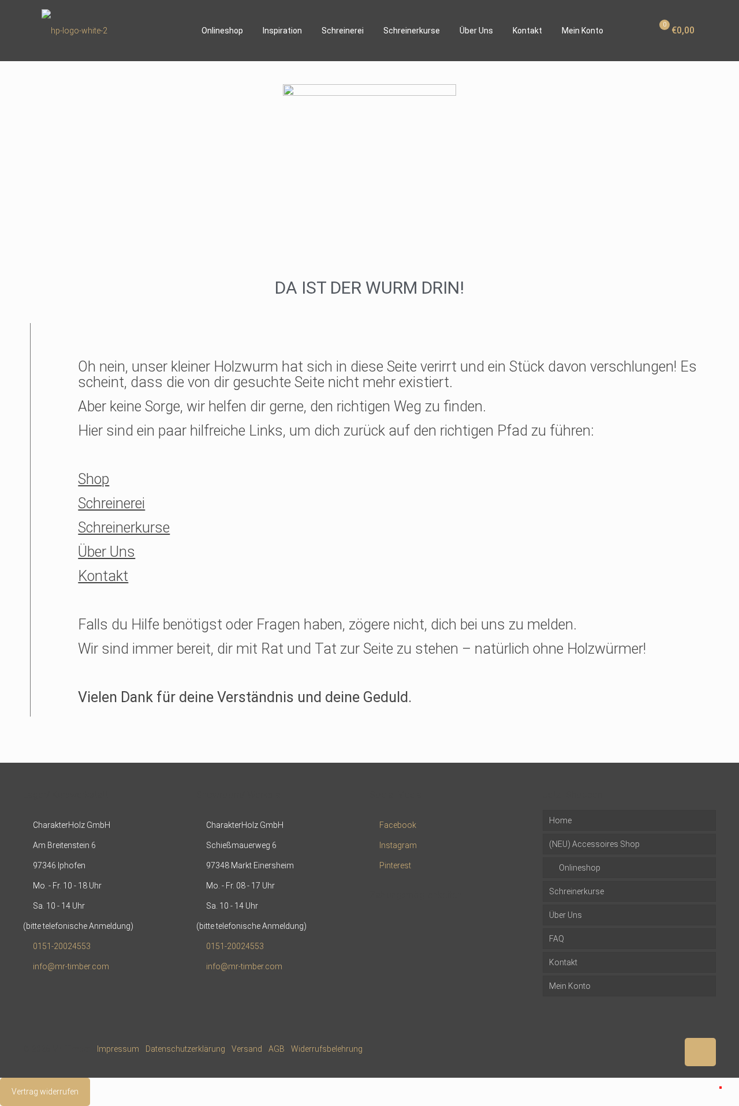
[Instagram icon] (669, 1049)
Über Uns (106, 551)
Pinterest (395, 865)
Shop (93, 479)
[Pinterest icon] (656, 1049)
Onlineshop (578, 867)
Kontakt (103, 576)
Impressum (118, 1048)
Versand (247, 1048)
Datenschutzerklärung (185, 1048)
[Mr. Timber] (74, 30)
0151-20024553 (62, 946)
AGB (276, 1048)
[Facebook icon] (644, 1049)
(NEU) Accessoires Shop (594, 844)
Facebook (397, 825)
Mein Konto (570, 986)
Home (560, 820)
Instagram (398, 845)
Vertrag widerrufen (45, 1091)
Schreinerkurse (124, 527)
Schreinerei (111, 503)
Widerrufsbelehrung (327, 1048)
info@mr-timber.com (71, 966)
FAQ (556, 938)
